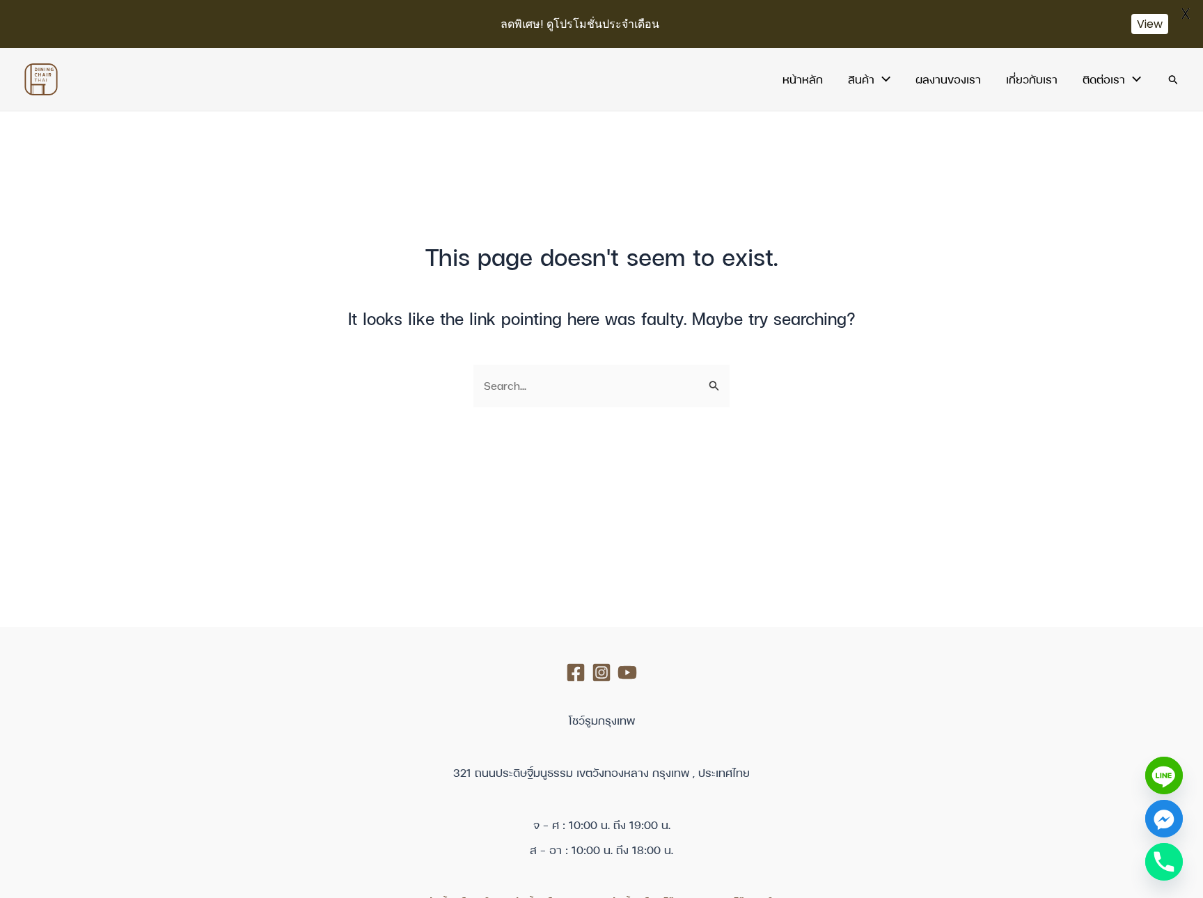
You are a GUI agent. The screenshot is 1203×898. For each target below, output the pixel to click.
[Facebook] (575, 672)
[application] (882, 79)
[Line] (1164, 775)
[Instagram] (601, 672)
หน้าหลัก (803, 79)
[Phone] (1164, 862)
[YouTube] (627, 672)
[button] (1173, 79)
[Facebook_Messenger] (1164, 818)
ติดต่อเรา (1104, 79)
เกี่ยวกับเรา (1031, 79)
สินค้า (861, 79)
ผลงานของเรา (948, 79)
